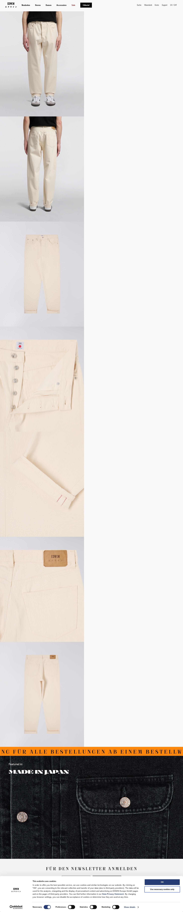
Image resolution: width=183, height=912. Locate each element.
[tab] (77, 5)
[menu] (57, 5)
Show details (129, 907)
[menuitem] (26, 5)
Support (164, 5)
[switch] (71, 907)
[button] (173, 5)
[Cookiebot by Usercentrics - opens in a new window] (16, 907)
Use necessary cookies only (162, 889)
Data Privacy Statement (113, 894)
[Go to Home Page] (11, 4)
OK (162, 882)
